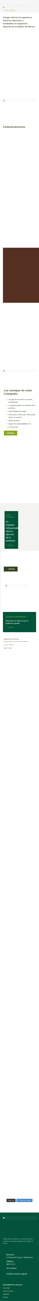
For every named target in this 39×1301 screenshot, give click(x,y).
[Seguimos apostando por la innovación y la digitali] (19, 1005)
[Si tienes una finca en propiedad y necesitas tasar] (19, 918)
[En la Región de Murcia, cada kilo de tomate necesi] (19, 1183)
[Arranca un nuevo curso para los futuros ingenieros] (19, 1132)
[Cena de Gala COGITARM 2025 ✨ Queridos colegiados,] (19, 811)
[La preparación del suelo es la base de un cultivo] (19, 1040)
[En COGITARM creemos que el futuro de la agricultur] (19, 869)
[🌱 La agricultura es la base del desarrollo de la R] (19, 1059)
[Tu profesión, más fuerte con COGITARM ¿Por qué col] (19, 1027)
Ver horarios (11, 1268)
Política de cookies (8, 1291)
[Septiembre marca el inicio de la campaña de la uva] (19, 1117)
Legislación (6, 1294)
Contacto (5, 1297)
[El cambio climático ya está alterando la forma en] (19, 705)
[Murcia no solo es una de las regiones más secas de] (19, 1154)
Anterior (6, 173)
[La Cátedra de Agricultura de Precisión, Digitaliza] (19, 1091)
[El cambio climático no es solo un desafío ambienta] (19, 673)
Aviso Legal (6, 1288)
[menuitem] (33, 9)
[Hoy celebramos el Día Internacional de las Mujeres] (19, 786)
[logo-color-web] (17, 9)
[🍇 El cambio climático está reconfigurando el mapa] (19, 973)
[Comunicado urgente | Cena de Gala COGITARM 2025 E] (19, 841)
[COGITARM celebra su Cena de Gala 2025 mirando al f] (19, 749)
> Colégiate (9, 545)
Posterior (33, 173)
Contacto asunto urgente (16, 1274)
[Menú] (33, 9)
